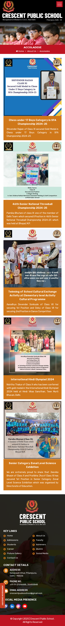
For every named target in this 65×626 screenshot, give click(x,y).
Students (11, 544)
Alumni (39, 549)
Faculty (39, 540)
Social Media (42, 553)
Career (10, 549)
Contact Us (12, 558)
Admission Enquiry (2, 598)
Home (21, 51)
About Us (40, 535)
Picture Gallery (14, 553)
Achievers (41, 544)
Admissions (12, 540)
